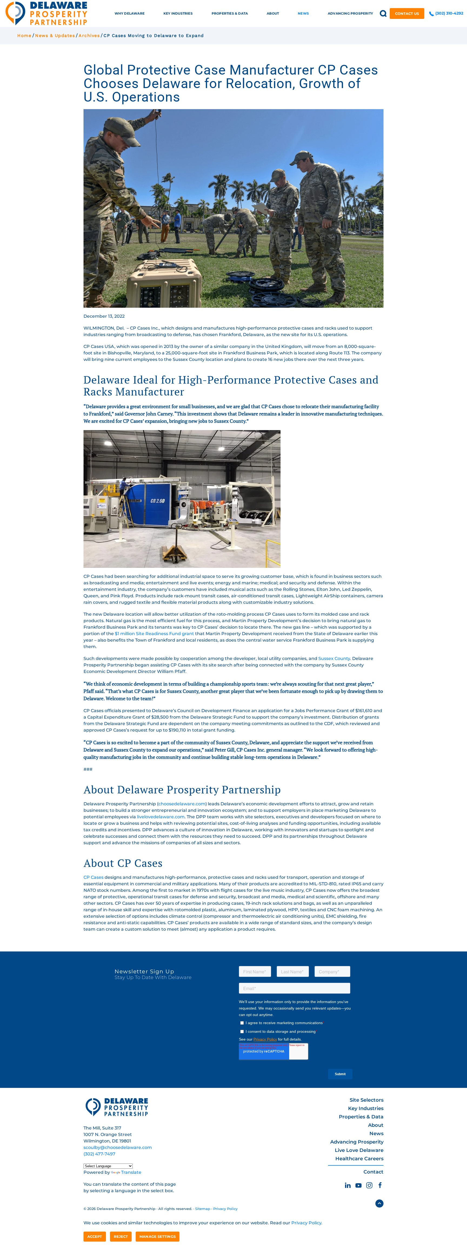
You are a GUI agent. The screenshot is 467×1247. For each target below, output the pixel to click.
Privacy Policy (225, 1208)
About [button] (273, 13)
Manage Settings (157, 1236)
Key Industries (365, 1108)
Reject (121, 1236)
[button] (383, 13)
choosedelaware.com (181, 803)
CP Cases (94, 877)
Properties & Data (361, 1117)
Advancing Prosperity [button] (350, 13)
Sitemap (202, 1208)
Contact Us (407, 13)
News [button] (303, 13)
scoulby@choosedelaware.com (118, 1147)
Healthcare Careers (359, 1159)
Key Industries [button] (178, 13)
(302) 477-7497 (99, 1154)
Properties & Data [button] (230, 13)
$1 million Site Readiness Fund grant (154, 633)
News (376, 1134)
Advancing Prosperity (356, 1142)
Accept (94, 1236)
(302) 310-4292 (448, 13)
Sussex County (334, 658)
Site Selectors (366, 1100)
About (375, 1125)
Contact (373, 1172)
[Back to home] (46, 13)
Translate (131, 1172)
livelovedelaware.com (161, 816)
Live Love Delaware (359, 1150)
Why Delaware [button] (130, 13)
